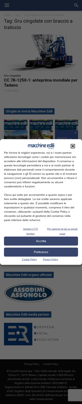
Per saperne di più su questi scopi (62, 231)
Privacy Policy (50, 259)
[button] (73, 146)
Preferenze (41, 252)
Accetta (41, 241)
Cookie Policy (29, 259)
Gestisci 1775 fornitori (30, 231)
